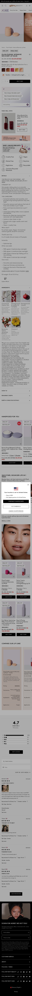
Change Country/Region (16, 511)
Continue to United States (16, 501)
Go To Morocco (16, 506)
